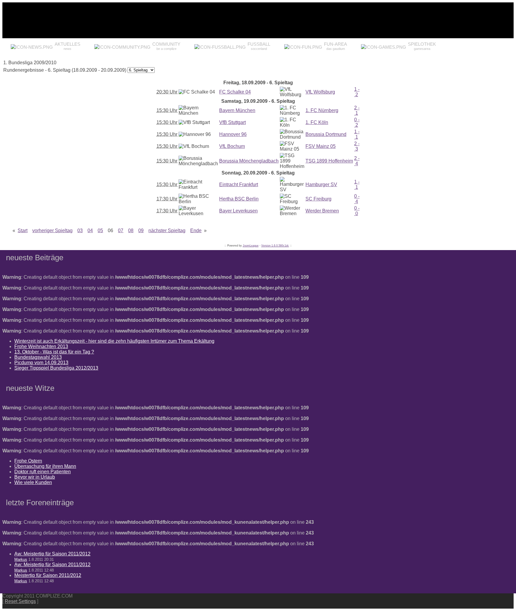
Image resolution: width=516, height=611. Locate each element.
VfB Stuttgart (232, 122)
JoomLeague (251, 245)
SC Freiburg (318, 198)
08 (130, 230)
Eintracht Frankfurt (238, 184)
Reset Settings (20, 601)
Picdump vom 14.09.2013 (41, 362)
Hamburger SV (321, 184)
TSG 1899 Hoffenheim (329, 160)
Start (22, 230)
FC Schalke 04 (235, 91)
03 (80, 230)
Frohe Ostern (28, 460)
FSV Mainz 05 (320, 146)
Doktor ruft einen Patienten (42, 471)
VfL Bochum (232, 146)
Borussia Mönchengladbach (249, 160)
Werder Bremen (322, 210)
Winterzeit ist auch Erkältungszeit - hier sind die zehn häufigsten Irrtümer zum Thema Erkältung (114, 341)
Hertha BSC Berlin (239, 198)
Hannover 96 (233, 134)
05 (100, 230)
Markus (20, 559)
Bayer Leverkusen (238, 210)
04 (90, 230)
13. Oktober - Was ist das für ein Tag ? (54, 351)
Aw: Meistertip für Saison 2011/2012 (52, 553)
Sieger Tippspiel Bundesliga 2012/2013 (56, 367)
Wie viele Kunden (33, 482)
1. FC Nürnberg (321, 110)
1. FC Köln (316, 122)
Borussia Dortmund (325, 134)
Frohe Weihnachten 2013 (41, 346)
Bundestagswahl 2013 (38, 357)
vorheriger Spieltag (52, 230)
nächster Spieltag (166, 230)
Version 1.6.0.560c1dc (275, 245)
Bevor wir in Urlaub (34, 477)
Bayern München (237, 110)
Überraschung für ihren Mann (45, 466)
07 (120, 230)
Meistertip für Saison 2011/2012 (47, 575)
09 (141, 230)
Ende (196, 230)
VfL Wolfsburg (320, 91)
